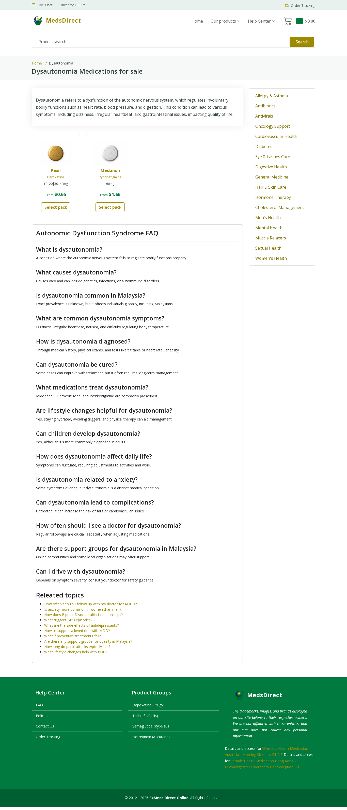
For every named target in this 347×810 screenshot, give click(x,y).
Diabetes (263, 146)
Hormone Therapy (273, 197)
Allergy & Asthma (271, 96)
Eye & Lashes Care (272, 156)
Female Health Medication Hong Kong (262, 760)
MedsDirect (264, 695)
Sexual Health (268, 248)
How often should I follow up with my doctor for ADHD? (90, 604)
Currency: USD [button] (70, 5)
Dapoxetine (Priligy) (148, 705)
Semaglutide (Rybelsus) (151, 726)
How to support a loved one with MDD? (77, 630)
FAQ (39, 705)
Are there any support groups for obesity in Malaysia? (88, 641)
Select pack (55, 207)
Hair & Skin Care (270, 187)
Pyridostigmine (110, 177)
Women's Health (271, 258)
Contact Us (45, 726)
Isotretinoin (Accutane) (151, 736)
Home (197, 21)
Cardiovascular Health (276, 136)
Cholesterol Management (279, 207)
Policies (42, 715)
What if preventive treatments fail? (72, 636)
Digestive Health (271, 167)
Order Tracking (48, 736)
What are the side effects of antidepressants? (81, 625)
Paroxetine (55, 177)
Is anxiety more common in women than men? (82, 609)
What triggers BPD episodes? (68, 620)
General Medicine (271, 177)
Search (302, 42)
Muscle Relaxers (270, 238)
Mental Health (268, 228)
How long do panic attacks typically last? (77, 646)
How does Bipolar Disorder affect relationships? (83, 614)
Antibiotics (265, 106)
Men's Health (268, 217)
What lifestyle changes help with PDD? (75, 652)
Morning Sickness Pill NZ (262, 754)
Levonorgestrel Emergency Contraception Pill (262, 767)
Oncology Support (272, 126)
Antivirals (264, 116)
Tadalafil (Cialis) (145, 715)
